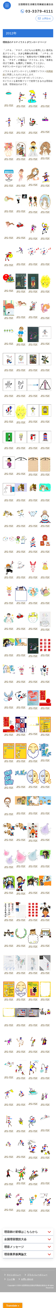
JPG (6, 105)
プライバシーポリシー (37, 1275)
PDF (11, 105)
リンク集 (11, 1279)
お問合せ (46, 18)
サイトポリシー (14, 1275)
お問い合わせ (27, 1279)
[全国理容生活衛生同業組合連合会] (35, 4)
